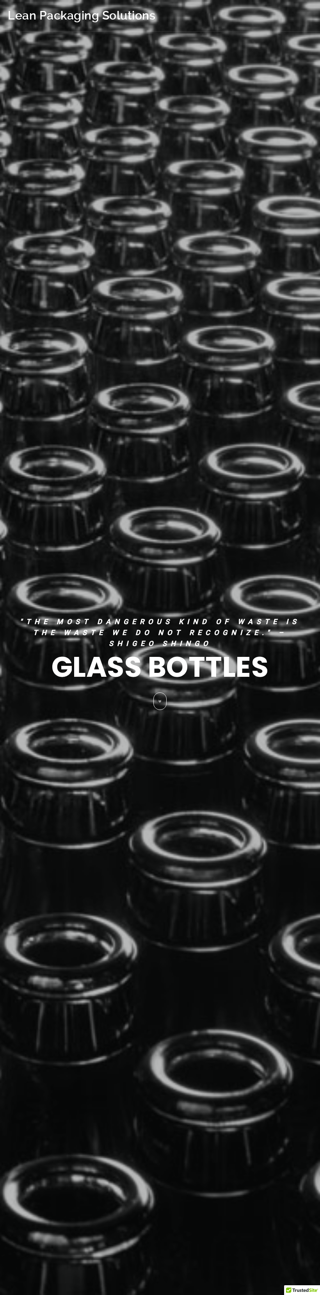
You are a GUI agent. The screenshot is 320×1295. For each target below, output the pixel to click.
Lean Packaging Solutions (81, 15)
